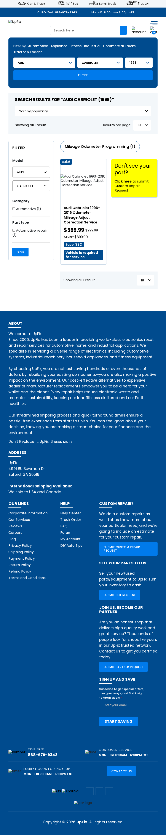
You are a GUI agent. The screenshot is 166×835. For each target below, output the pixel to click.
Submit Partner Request (123, 667)
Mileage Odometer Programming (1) (100, 146)
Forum (65, 532)
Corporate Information (28, 513)
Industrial (92, 46)
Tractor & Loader (27, 52)
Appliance (59, 46)
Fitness (76, 46)
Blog (12, 539)
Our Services (19, 519)
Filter (83, 75)
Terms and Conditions (27, 577)
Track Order (70, 519)
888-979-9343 (66, 12)
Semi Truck (107, 3)
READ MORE (63, 441)
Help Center (70, 513)
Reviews (15, 526)
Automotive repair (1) (29, 232)
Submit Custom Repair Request (122, 549)
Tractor (143, 3)
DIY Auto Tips (71, 545)
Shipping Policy (21, 551)
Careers (15, 532)
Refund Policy (19, 571)
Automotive (38, 46)
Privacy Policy (20, 545)
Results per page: (117, 125)
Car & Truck (36, 3)
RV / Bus (72, 3)
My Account (70, 539)
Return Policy (19, 564)
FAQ (63, 526)
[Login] (139, 30)
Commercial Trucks (119, 46)
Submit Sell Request (120, 595)
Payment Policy (21, 558)
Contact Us (121, 771)
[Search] (123, 30)
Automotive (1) (28, 209)
